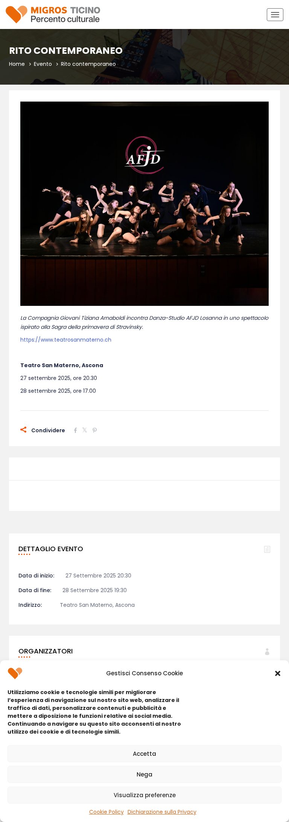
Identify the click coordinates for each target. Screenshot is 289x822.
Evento (43, 64)
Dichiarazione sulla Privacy (162, 812)
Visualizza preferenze (145, 795)
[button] (277, 673)
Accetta (144, 754)
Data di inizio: (36, 575)
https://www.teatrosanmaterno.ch (65, 339)
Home (17, 64)
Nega (144, 774)
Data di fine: (34, 590)
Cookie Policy (106, 812)
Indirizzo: (30, 605)
